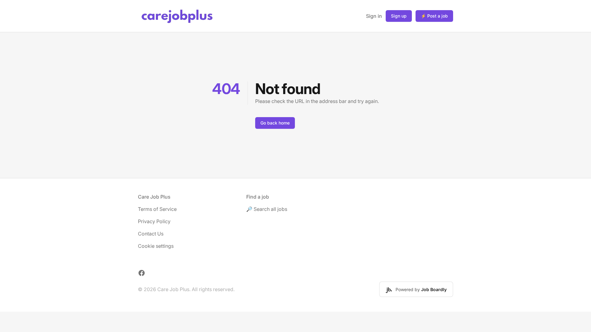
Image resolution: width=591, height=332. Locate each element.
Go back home (275, 122)
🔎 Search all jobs (266, 209)
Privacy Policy (154, 221)
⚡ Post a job (434, 15)
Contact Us (150, 234)
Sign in (374, 16)
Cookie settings (156, 246)
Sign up (399, 15)
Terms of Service (157, 209)
